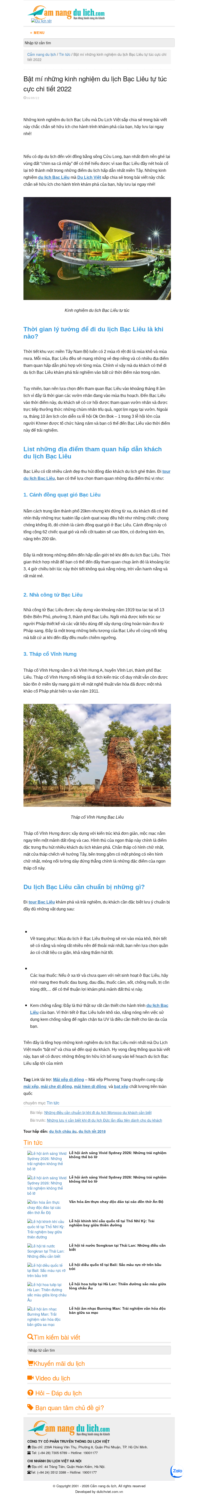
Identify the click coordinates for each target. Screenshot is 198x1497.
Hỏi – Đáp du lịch (58, 1392)
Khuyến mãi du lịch (59, 1363)
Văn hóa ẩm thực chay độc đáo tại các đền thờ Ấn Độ (116, 1202)
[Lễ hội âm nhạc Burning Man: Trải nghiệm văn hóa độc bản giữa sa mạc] (48, 1316)
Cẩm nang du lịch (41, 54)
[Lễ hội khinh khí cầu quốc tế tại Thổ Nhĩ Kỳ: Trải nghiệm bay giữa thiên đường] (48, 1229)
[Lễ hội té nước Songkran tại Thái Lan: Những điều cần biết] (48, 1251)
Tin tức (64, 54)
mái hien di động (91, 1086)
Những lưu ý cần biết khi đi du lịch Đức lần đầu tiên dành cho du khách (104, 1120)
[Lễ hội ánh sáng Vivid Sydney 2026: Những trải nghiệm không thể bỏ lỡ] (48, 1161)
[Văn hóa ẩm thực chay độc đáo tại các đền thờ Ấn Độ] (48, 1207)
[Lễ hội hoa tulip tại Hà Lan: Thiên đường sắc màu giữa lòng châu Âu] (48, 1292)
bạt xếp (121, 1086)
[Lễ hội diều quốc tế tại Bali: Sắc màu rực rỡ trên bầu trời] (48, 1270)
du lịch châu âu (63, 1131)
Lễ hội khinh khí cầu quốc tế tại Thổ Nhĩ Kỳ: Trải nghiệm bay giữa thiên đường (111, 1223)
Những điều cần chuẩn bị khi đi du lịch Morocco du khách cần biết (98, 1112)
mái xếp (31, 1086)
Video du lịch (52, 1377)
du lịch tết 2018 (92, 1131)
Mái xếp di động (68, 1079)
